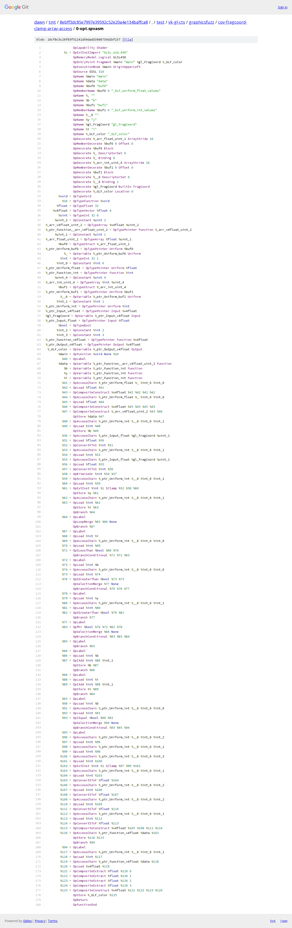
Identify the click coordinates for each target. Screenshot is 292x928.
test (160, 22)
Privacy (40, 921)
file (127, 39)
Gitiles (27, 921)
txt (273, 921)
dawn (39, 22)
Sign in (282, 7)
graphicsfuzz (201, 22)
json (283, 921)
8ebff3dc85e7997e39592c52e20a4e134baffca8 (104, 22)
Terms (52, 921)
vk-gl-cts (176, 22)
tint (52, 22)
